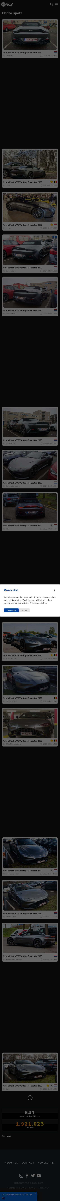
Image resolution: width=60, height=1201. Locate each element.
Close (24, 610)
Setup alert (11, 610)
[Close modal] (54, 590)
